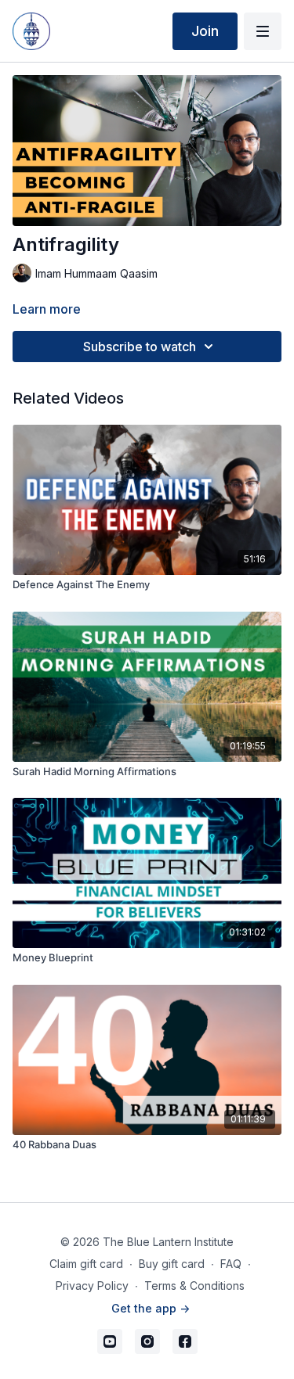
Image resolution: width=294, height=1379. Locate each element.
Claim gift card (86, 1263)
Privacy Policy (92, 1285)
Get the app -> (150, 1308)
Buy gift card (172, 1263)
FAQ (230, 1263)
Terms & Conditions (194, 1285)
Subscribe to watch (139, 346)
